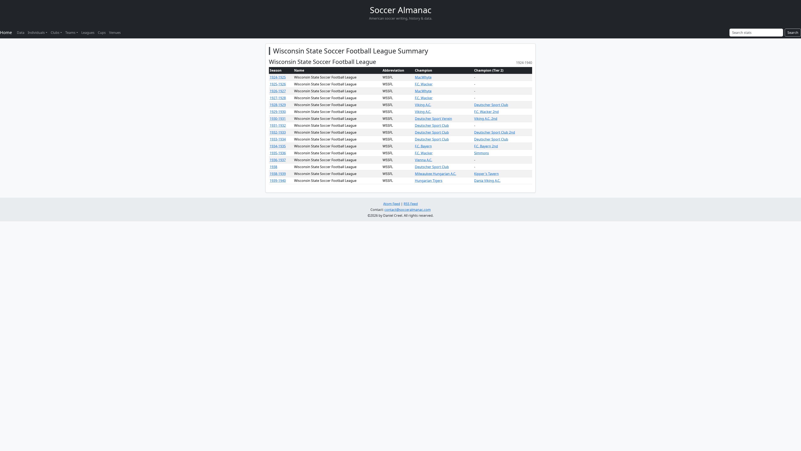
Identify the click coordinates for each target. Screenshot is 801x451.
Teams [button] (70, 32)
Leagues (87, 32)
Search (792, 32)
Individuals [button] (36, 32)
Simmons (481, 153)
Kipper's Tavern (486, 173)
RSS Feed (411, 203)
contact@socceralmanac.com (407, 209)
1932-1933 (278, 132)
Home (6, 32)
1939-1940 (278, 180)
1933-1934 (278, 139)
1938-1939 (278, 173)
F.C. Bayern (423, 146)
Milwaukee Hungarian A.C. (435, 173)
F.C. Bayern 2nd (486, 146)
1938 (273, 167)
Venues (115, 32)
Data (20, 32)
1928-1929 (278, 105)
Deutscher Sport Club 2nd (494, 132)
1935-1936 (278, 153)
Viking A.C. (423, 105)
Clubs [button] (55, 32)
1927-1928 (278, 98)
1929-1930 (278, 111)
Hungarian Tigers (428, 180)
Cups (102, 32)
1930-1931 (278, 118)
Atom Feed (391, 203)
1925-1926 (278, 84)
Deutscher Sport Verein (433, 118)
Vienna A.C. (423, 160)
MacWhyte (423, 77)
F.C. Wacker (424, 84)
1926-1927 (278, 91)
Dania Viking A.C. (487, 180)
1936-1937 (278, 160)
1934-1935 (278, 146)
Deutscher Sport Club (491, 105)
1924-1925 (278, 77)
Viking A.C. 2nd (485, 118)
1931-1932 (278, 125)
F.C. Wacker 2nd (486, 111)
